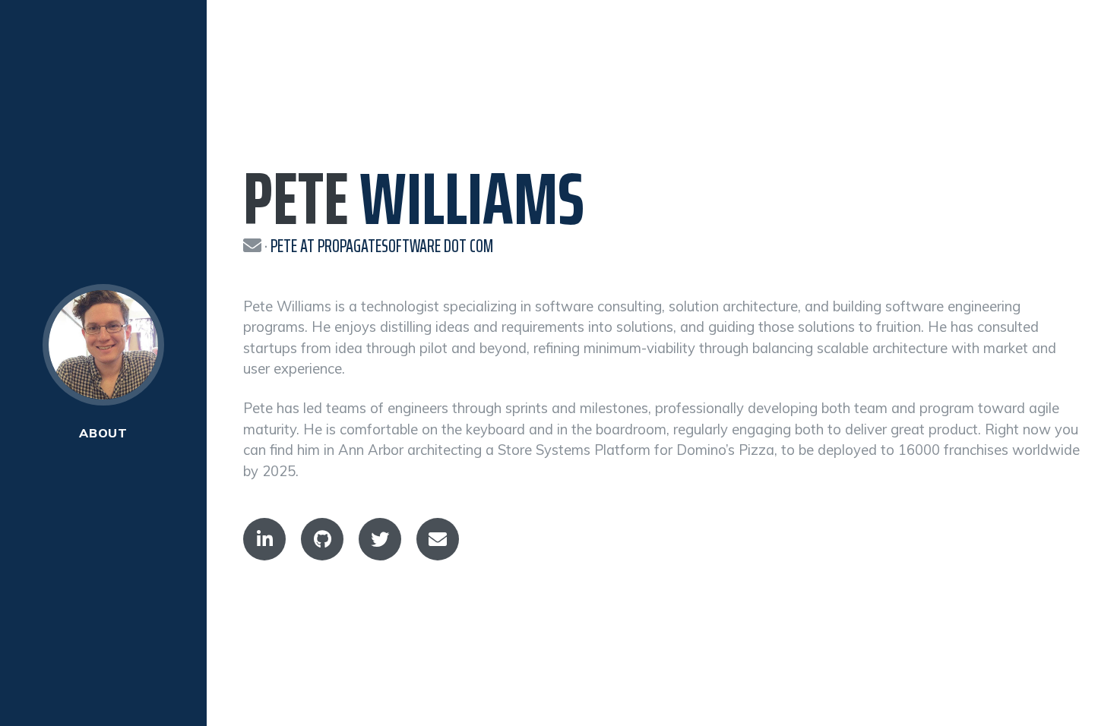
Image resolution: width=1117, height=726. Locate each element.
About (103, 432)
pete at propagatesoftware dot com (382, 246)
